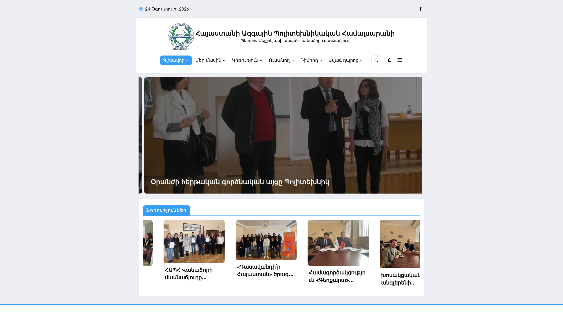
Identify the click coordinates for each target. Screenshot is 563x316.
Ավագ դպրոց (344, 60)
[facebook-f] (420, 9)
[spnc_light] (389, 60)
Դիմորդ (309, 60)
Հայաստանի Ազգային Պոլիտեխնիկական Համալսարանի (295, 33)
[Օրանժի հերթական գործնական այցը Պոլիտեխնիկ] (194, 135)
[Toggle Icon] (399, 60)
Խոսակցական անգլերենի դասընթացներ (319, 278)
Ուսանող (279, 60)
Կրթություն (245, 60)
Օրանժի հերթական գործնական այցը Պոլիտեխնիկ (148, 182)
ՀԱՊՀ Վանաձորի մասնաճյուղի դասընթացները (395, 276)
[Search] (376, 60)
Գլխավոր (174, 60)
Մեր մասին (208, 60)
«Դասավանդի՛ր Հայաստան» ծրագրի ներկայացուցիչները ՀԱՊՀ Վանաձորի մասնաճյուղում (184, 270)
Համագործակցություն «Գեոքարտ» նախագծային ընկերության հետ (255, 276)
